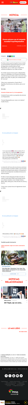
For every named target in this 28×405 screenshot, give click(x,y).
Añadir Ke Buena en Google (15, 59)
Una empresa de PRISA (14, 391)
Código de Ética (21, 382)
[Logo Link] (14, 2)
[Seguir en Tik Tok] (21, 375)
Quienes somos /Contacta (15, 381)
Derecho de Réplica (21, 384)
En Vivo (23, 2)
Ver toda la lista (23, 331)
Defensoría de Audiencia (10, 384)
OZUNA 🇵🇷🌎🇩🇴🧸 (22, 161)
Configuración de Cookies (18, 385)
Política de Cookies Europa (11, 382)
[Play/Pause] (25, 402)
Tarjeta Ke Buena (4, 381)
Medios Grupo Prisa (14, 394)
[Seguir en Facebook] (6, 375)
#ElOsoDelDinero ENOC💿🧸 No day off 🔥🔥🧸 (13, 233)
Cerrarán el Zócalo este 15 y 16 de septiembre (11, 92)
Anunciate (9, 385)
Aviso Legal (25, 381)
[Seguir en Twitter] (10, 375)
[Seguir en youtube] (14, 375)
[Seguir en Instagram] (18, 375)
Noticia (14, 15)
